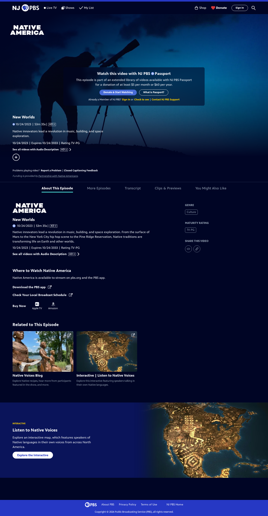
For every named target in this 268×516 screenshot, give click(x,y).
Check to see (141, 99)
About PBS (107, 504)
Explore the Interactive (32, 455)
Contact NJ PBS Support (166, 99)
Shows (70, 8)
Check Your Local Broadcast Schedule (40, 295)
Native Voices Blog (28, 375)
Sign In (240, 7)
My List (89, 8)
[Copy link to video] (196, 248)
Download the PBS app (29, 287)
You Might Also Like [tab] (210, 188)
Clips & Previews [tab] (168, 188)
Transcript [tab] (133, 188)
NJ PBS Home (175, 504)
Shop (202, 8)
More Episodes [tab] (99, 188)
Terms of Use (149, 504)
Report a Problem (51, 170)
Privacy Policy (127, 504)
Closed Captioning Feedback (81, 170)
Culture (191, 212)
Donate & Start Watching (118, 92)
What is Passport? (153, 92)
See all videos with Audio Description (39, 149)
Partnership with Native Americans (58, 176)
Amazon (53, 306)
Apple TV (37, 306)
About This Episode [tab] (57, 188)
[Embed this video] (188, 248)
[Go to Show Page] (139, 30)
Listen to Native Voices (35, 430)
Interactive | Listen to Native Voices (105, 375)
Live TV (52, 8)
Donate (221, 8)
